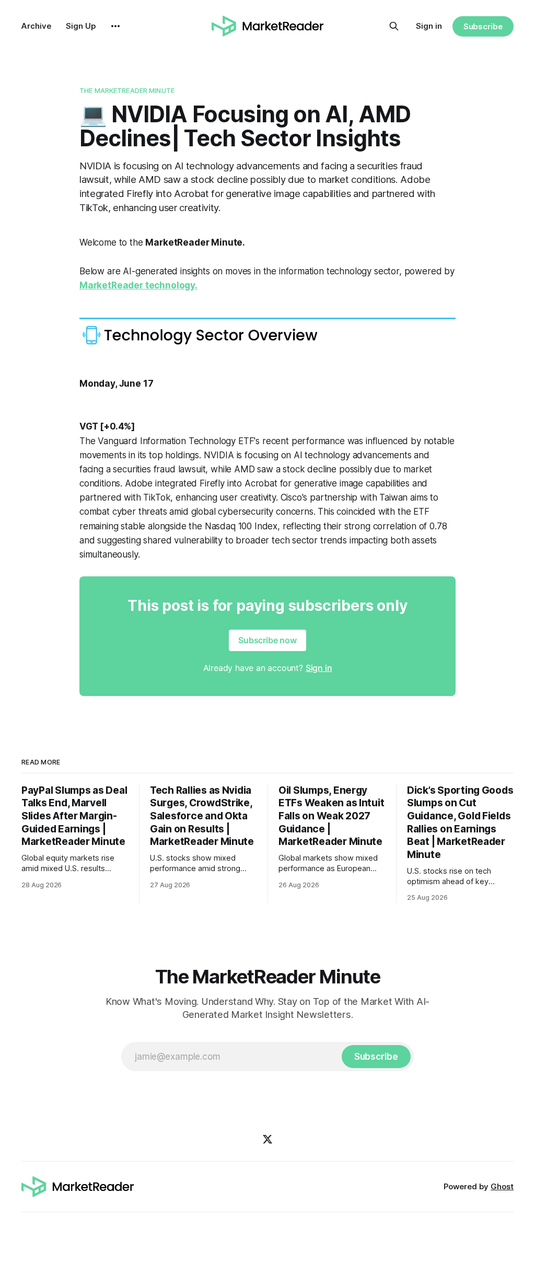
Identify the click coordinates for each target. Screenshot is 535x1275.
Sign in (429, 26)
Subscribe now (267, 640)
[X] (267, 1139)
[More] (115, 26)
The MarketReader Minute (127, 90)
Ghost (502, 1186)
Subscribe (483, 26)
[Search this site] (394, 26)
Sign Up (81, 26)
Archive (36, 26)
